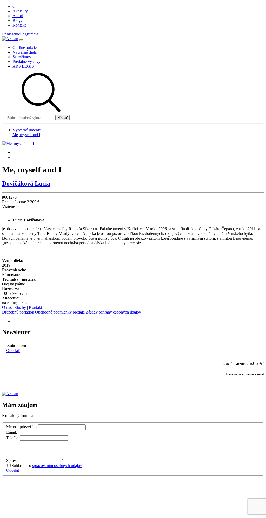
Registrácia (29, 34)
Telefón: (13, 438)
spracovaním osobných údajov (57, 465)
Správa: (12, 460)
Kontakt (35, 307)
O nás (7, 307)
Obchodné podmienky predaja (60, 312)
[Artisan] (10, 38)
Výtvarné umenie (26, 130)
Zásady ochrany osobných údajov (113, 312)
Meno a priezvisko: (22, 427)
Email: (11, 432)
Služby (21, 307)
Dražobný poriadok (18, 312)
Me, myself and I (26, 134)
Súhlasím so (46, 465)
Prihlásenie (11, 34)
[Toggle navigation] (21, 40)
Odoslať (13, 350)
